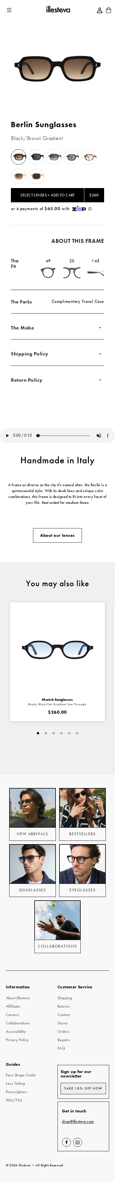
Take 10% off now (83, 1088)
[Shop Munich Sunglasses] (57, 649)
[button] (9, 10)
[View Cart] (108, 12)
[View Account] (99, 10)
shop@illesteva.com (78, 1121)
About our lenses (57, 535)
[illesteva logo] (58, 10)
